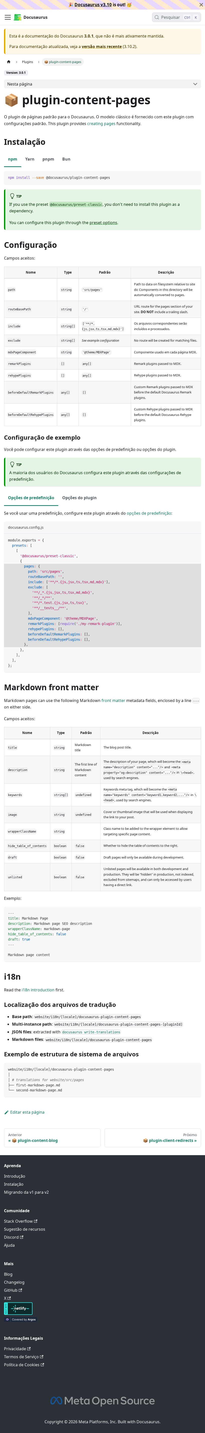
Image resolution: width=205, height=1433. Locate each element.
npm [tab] (12, 159)
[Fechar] (201, 5)
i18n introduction (38, 990)
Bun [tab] (66, 159)
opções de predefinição (149, 513)
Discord (11, 1237)
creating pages (101, 123)
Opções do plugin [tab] (79, 497)
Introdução (14, 1176)
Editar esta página (27, 1112)
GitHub (11, 1290)
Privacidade (15, 1348)
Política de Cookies (22, 1364)
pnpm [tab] (48, 159)
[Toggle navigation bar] (8, 17)
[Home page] (9, 62)
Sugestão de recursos (24, 1229)
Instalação (14, 1184)
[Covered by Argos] (20, 1320)
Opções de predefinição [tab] (31, 497)
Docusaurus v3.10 (93, 5)
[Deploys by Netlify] (18, 1313)
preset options (103, 222)
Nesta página (19, 84)
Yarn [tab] (29, 159)
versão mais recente (102, 46)
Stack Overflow (18, 1221)
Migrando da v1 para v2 (26, 1192)
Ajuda (9, 1245)
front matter (113, 700)
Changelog (14, 1282)
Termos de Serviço (21, 1356)
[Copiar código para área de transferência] (195, 177)
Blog (8, 1274)
